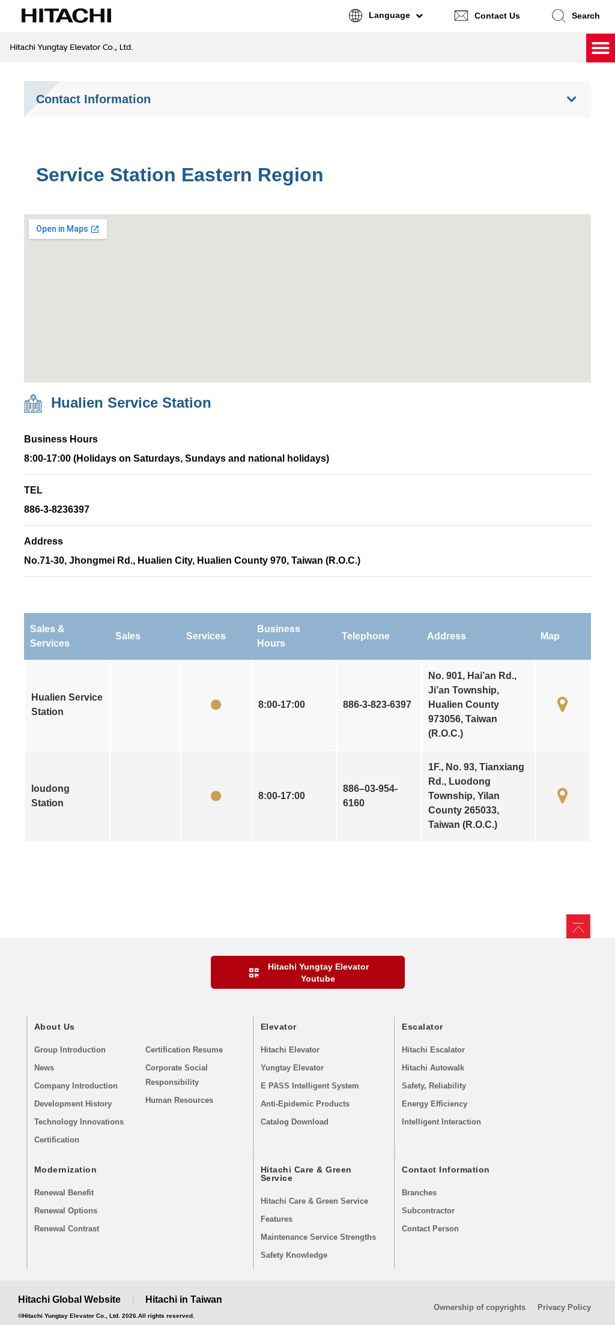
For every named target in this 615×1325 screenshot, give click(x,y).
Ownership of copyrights (480, 1307)
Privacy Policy (564, 1307)
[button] (575, 15)
